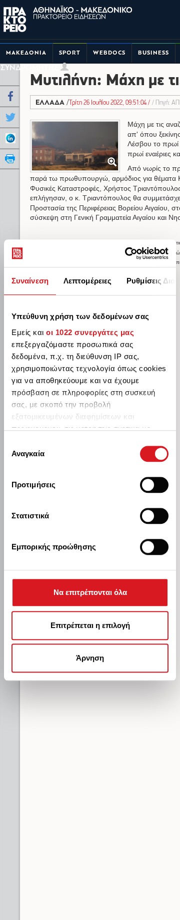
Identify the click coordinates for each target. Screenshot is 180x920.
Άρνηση (90, 658)
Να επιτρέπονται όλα (90, 592)
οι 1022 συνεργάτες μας (90, 332)
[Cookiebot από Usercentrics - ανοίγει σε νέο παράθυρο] (127, 253)
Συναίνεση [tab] (30, 280)
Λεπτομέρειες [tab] (88, 280)
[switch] (154, 485)
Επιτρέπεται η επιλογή (90, 625)
